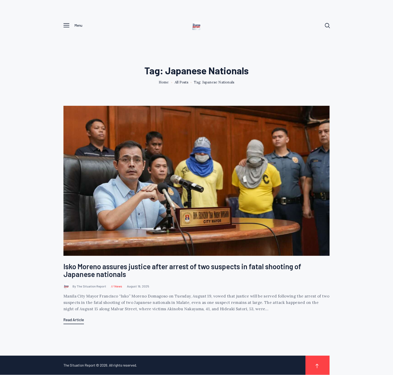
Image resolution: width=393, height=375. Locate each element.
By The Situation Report (90, 286)
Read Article (73, 319)
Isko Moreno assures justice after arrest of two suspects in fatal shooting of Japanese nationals (182, 270)
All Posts (181, 82)
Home (164, 82)
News (118, 286)
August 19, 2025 (138, 286)
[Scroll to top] (317, 365)
